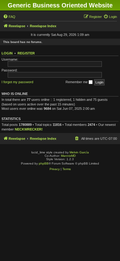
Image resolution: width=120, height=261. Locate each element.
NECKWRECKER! (29, 129)
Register (26, 53)
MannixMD (68, 155)
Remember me (77, 82)
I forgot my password (17, 82)
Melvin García (79, 152)
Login (7, 53)
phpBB (44, 163)
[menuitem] (9, 16)
